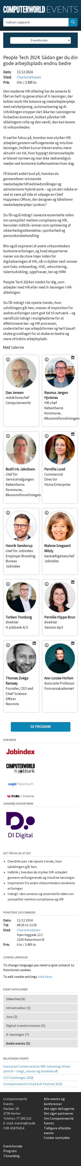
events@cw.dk (24, 1123)
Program (10, 1151)
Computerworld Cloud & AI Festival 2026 (32, 1084)
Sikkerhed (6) (15, 999)
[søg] (73, 22)
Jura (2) (11, 1016)
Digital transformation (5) (25, 1025)
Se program (40, 726)
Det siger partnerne (58, 1113)
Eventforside (12, 1146)
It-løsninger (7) (17, 1034)
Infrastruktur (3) (18, 1008)
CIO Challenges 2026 (18, 1077)
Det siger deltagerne (59, 1108)
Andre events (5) (18, 1043)
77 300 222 (23, 1118)
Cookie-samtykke (57, 1137)
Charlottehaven (29, 77)
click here (45, 976)
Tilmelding (11, 1156)
